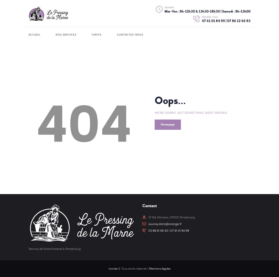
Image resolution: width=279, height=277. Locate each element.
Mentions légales (159, 268)
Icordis (113, 268)
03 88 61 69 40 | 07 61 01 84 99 (168, 230)
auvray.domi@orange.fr (165, 224)
